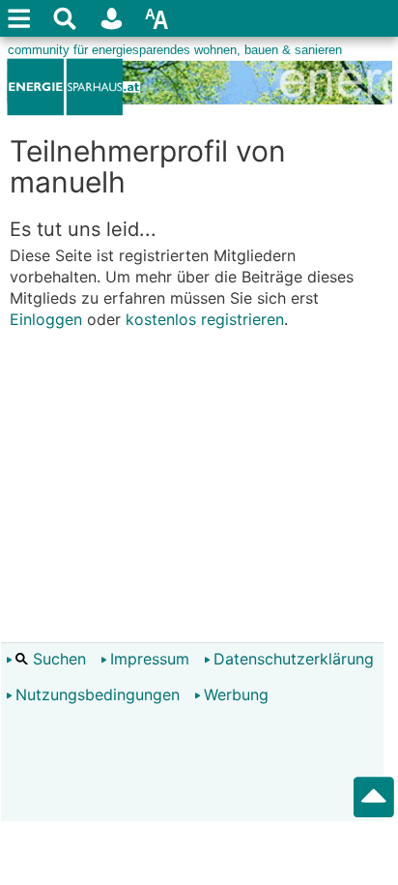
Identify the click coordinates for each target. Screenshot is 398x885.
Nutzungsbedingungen (97, 694)
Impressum (149, 658)
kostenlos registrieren (205, 319)
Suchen (57, 658)
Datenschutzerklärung (293, 658)
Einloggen (46, 319)
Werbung (236, 694)
